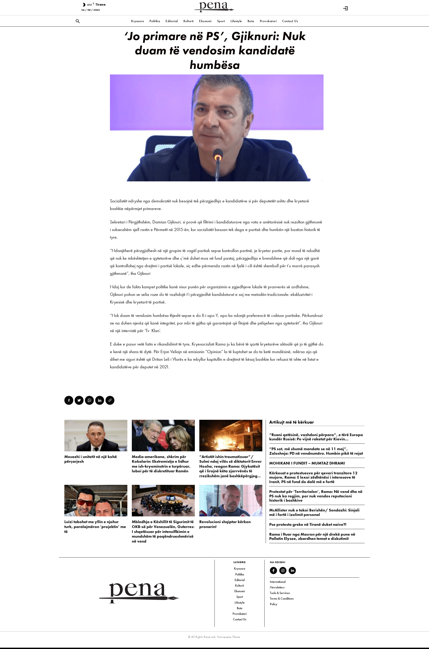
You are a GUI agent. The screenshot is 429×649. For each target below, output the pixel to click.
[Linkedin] (99, 400)
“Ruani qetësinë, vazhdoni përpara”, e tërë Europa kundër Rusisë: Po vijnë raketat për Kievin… (316, 437)
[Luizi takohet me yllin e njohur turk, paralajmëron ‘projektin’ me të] (95, 500)
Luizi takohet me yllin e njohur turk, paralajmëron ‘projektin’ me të (95, 526)
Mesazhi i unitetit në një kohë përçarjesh (90, 459)
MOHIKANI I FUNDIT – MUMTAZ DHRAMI (307, 463)
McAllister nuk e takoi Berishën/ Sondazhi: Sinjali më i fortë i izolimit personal (314, 512)
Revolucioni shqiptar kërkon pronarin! (225, 524)
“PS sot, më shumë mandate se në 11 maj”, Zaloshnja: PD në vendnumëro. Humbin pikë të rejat (316, 451)
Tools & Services (280, 593)
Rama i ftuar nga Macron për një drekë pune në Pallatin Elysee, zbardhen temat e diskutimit (312, 536)
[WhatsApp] (89, 400)
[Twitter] (79, 400)
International (278, 582)
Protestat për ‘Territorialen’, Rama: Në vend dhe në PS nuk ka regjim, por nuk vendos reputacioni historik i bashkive (315, 496)
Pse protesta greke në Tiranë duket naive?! (307, 524)
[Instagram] (282, 570)
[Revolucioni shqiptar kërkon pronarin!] (230, 500)
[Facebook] (68, 400)
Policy (273, 604)
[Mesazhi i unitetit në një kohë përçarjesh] (95, 435)
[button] (77, 21)
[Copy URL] (109, 400)
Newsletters (277, 587)
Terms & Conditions (282, 598)
